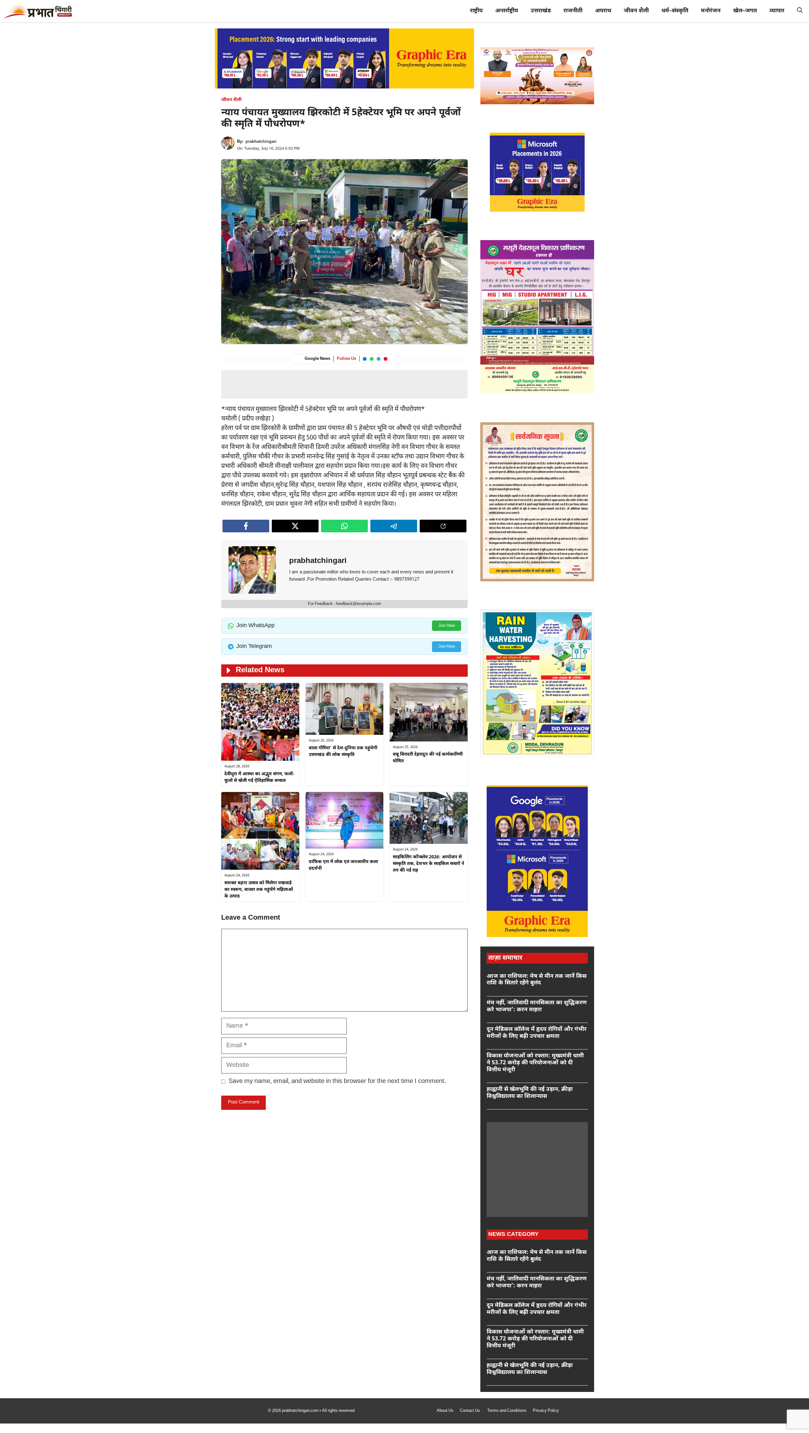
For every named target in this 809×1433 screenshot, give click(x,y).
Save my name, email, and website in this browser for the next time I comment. (337, 1081)
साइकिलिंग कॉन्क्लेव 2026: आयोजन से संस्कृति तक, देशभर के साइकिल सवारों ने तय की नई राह (428, 864)
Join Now (446, 625)
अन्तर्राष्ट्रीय (506, 11)
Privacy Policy (546, 1410)
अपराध (603, 11)
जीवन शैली (636, 11)
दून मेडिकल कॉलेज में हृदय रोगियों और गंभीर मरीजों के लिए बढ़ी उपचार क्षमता (537, 1033)
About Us (445, 1410)
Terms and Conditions (506, 1410)
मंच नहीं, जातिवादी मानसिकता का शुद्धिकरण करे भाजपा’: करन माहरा (537, 1006)
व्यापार (776, 11)
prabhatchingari (261, 141)
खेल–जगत (745, 11)
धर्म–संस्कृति (674, 11)
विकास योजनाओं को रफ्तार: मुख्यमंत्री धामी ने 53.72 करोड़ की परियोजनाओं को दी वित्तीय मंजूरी (535, 1062)
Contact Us (470, 1410)
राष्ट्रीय (476, 11)
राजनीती (572, 11)
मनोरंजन (711, 11)
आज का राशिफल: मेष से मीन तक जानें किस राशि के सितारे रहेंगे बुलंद (537, 980)
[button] (800, 11)
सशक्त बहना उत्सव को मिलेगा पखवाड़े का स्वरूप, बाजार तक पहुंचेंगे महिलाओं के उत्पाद (258, 889)
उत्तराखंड (541, 11)
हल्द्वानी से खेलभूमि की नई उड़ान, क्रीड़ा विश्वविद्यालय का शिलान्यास (530, 1093)
